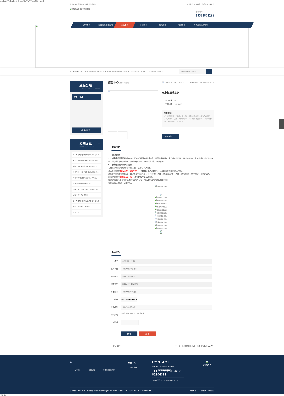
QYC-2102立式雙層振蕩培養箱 (90, 71)
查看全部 (76, 212)
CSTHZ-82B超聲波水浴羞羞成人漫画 (114, 71)
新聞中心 (143, 25)
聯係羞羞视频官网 (208, 4)
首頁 (175, 82)
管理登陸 (210, 391)
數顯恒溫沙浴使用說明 (80, 195)
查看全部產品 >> (86, 130)
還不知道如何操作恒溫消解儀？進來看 (86, 201)
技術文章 (162, 25)
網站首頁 (86, 25)
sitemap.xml (146, 391)
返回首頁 (190, 4)
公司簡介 (77, 370)
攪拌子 (119, 346)
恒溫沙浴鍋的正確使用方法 (82, 183)
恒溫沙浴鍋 (78, 97)
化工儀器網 (202, 391)
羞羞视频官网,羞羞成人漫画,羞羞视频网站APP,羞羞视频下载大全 (22, 1)
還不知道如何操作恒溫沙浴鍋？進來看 (86, 155)
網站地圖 (3, 395)
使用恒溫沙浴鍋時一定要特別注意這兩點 (87, 160)
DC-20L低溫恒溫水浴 (135, 71)
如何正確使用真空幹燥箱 (81, 207)
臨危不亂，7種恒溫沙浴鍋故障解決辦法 (86, 172)
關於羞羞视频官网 (106, 25)
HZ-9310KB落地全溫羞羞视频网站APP (197, 346)
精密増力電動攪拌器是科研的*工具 (85, 178)
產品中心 (124, 25)
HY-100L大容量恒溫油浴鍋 (152, 71)
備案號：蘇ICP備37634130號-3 (129, 391)
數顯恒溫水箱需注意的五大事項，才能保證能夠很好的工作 (87, 166)
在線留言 (197, 4)
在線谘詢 (168, 136)
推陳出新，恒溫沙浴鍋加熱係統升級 (85, 189)
